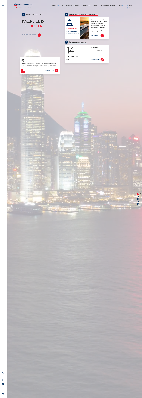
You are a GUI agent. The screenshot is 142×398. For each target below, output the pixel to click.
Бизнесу (55, 5)
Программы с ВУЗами (90, 5)
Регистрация (132, 8)
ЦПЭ (120, 5)
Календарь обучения (76, 42)
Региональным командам (70, 5)
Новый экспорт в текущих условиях (82, 14)
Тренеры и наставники (108, 5)
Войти (130, 5)
